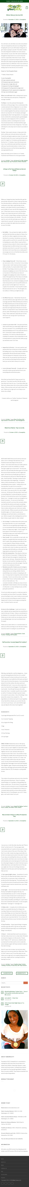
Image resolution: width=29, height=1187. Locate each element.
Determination (17, 633)
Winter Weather (22, 161)
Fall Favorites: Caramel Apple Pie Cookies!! (14, 642)
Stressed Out (11, 420)
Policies (3, 1177)
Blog (2, 1158)
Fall (9, 807)
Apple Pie (16, 806)
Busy (20, 419)
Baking (21, 806)
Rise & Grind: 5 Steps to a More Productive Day (14, 815)
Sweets (19, 807)
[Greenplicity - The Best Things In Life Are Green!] (14, 7)
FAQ (2, 1171)
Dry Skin (21, 160)
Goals (23, 633)
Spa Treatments (14, 161)
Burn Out (16, 419)
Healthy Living (17, 964)
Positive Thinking (5, 634)
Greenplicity (23, 19)
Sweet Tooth (14, 807)
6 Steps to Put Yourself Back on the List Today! (14, 169)
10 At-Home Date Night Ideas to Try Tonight (14, 1003)
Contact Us (4, 1168)
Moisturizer (6, 161)
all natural (16, 160)
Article (8, 160)
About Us (3, 1162)
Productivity (14, 965)
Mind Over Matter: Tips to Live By (14, 428)
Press (2, 1165)
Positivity (8, 965)
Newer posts (21, 973)
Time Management (20, 420)
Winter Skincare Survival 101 (14, 15)
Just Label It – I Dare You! (11, 998)
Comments (8, 994)
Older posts (7, 973)
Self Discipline (13, 634)
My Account (4, 1174)
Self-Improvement (22, 965)
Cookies (6, 807)
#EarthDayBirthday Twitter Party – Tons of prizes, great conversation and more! (16, 992)
